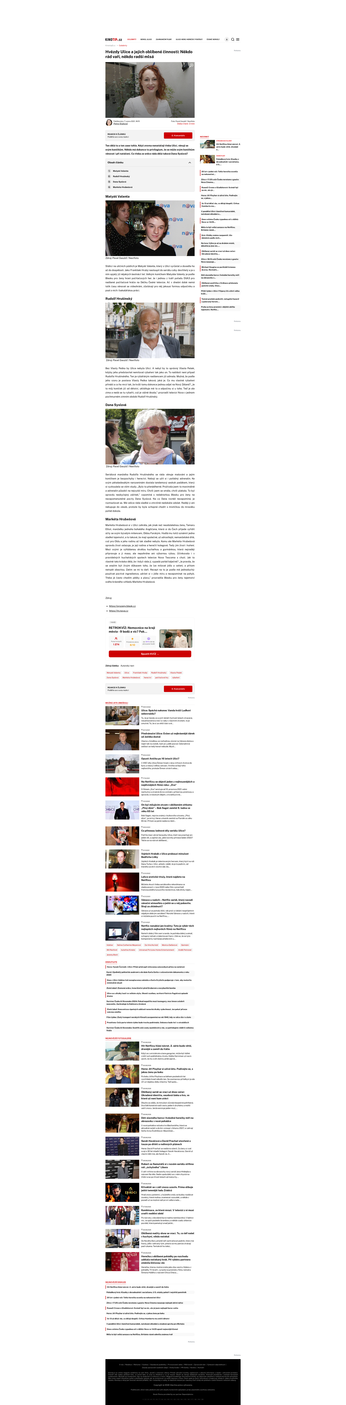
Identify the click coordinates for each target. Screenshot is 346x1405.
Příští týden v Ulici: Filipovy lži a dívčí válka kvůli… (220, 292)
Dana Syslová (119, 182)
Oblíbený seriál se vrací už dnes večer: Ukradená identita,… (218, 252)
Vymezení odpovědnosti (216, 1365)
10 (168, 1399)
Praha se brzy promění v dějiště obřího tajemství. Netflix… (218, 308)
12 (174, 1399)
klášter (110, 945)
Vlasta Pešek (176, 673)
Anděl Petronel (184, 950)
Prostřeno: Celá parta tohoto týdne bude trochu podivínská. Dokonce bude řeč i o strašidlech (148, 1022)
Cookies (145, 1365)
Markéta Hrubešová (122, 187)
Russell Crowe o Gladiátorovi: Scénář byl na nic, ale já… (220, 188)
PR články (185, 1368)
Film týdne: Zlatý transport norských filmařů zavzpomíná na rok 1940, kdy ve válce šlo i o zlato (149, 1017)
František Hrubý (140, 673)
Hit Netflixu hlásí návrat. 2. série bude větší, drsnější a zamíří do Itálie (138, 1287)
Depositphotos (187, 1394)
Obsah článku (115, 162)
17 (192, 1399)
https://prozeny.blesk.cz (122, 606)
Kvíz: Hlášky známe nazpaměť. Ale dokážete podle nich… (217, 236)
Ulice (126, 673)
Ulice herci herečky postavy (189, 39)
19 (199, 1399)
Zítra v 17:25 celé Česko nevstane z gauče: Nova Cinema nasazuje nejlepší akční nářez (145, 1303)
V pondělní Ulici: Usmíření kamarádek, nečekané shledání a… (218, 212)
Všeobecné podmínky (158, 1365)
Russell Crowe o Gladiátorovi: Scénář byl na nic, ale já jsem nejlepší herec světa (142, 1308)
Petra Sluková (121, 123)
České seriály (213, 39)
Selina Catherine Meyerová (129, 945)
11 (171, 1399)
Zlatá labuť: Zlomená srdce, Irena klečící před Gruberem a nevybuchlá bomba (141, 988)
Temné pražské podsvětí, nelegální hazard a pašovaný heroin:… (220, 300)
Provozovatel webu (175, 1365)
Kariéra (193, 1368)
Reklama (137, 1365)
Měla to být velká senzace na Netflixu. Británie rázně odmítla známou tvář (140, 1334)
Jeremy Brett (112, 955)
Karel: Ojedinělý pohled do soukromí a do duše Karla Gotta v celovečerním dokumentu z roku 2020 (148, 973)
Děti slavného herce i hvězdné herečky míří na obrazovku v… (220, 276)
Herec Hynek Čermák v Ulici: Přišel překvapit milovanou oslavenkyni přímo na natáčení (146, 967)
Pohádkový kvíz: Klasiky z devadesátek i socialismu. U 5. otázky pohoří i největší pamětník (146, 1292)
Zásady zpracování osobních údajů (155, 1368)
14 (181, 1399)
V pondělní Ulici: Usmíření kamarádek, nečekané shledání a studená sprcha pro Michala (145, 1324)
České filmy (220, 156)
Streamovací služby (224, 141)
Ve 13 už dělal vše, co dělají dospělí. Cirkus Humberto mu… (220, 204)
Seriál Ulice (146, 39)
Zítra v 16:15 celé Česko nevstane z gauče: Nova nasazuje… (220, 260)
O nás (121, 1365)
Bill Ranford (112, 950)
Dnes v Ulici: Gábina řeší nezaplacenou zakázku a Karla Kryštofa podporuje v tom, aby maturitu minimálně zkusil (149, 981)
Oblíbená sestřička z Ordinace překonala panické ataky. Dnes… (220, 284)
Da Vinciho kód (151, 945)
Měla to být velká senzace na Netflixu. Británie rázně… (218, 228)
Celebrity (131, 39)
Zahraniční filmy (164, 39)
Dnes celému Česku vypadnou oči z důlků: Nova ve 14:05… (220, 220)
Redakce (128, 1365)
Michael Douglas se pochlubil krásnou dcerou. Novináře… (218, 268)
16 (188, 1399)
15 (185, 1399)
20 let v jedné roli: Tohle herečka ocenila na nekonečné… (220, 172)
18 (195, 1399)
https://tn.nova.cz (118, 610)
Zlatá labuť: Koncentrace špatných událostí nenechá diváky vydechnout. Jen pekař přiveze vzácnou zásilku (147, 1010)
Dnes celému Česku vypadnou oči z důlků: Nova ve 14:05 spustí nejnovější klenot (142, 1329)
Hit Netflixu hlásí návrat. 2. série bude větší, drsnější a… (228, 147)
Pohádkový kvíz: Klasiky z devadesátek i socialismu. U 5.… (227, 162)
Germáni (185, 945)
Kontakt (201, 1368)
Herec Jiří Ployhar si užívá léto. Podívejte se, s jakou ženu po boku (135, 1313)
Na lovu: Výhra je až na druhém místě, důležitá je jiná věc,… (218, 244)
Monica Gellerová (169, 945)
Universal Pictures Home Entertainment (156, 950)
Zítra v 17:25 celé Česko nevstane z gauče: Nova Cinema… (220, 180)
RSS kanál (188, 1365)
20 (202, 1399)
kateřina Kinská (128, 950)
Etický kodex (174, 1368)
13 (178, 1399)
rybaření (175, 677)
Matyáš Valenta (120, 171)
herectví (147, 677)
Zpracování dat (199, 1365)
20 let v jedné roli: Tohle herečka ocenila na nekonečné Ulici (133, 1297)
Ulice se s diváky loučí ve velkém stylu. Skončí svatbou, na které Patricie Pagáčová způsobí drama (147, 994)
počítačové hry (161, 677)
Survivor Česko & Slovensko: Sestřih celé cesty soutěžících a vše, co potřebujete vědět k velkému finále (150, 1029)
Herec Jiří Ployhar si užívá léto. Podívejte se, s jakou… (219, 196)
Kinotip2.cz (110, 45)
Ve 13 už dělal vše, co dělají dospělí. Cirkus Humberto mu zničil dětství (138, 1319)
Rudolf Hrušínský (121, 176)
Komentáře (179, 135)
